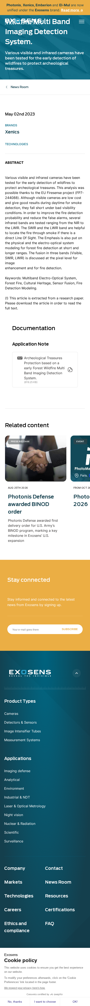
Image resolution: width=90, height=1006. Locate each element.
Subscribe (70, 629)
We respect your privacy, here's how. (24, 988)
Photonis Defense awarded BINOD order (31, 504)
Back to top (76, 673)
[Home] (23, 21)
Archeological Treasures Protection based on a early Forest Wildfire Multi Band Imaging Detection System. (44, 368)
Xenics (12, 132)
